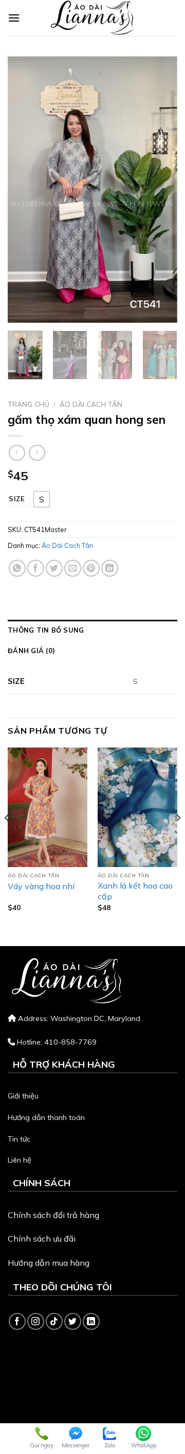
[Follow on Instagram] (35, 1321)
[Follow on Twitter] (72, 1321)
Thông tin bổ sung (46, 630)
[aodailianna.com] (92, 18)
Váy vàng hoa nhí (41, 886)
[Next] (161, 190)
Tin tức (19, 1139)
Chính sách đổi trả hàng (53, 1215)
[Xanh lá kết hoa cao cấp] (137, 807)
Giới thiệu (23, 1096)
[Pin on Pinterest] (91, 568)
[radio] (41, 499)
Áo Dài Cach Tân (91, 404)
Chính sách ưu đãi (42, 1238)
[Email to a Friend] (72, 568)
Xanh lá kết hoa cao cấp (135, 890)
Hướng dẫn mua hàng (48, 1262)
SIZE (17, 499)
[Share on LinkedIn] (109, 568)
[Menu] (14, 17)
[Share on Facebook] (35, 568)
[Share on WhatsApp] (17, 568)
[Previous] (24, 190)
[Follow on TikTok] (54, 1321)
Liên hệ (19, 1160)
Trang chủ (28, 404)
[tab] (92, 630)
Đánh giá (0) (31, 650)
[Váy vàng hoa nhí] (47, 807)
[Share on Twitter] (54, 568)
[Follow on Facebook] (17, 1321)
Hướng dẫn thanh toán (46, 1117)
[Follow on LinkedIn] (91, 1321)
